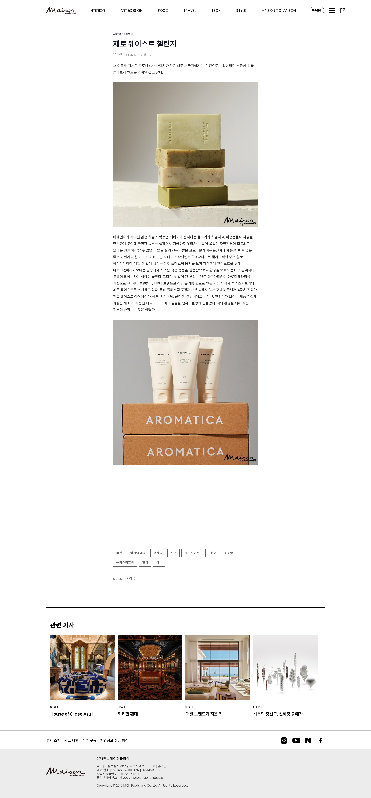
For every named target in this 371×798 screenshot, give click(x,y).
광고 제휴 (71, 740)
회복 (159, 562)
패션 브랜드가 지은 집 (204, 714)
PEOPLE (257, 707)
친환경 (229, 553)
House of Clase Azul (71, 714)
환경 (145, 562)
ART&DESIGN (123, 34)
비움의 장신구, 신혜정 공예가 (278, 714)
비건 (119, 553)
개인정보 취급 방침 (114, 740)
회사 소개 (53, 740)
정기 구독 (89, 740)
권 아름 (138, 55)
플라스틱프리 (125, 562)
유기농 (158, 553)
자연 (173, 553)
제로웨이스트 (194, 553)
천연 (214, 553)
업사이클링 (137, 553)
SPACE (54, 707)
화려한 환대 (128, 714)
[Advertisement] (185, 515)
